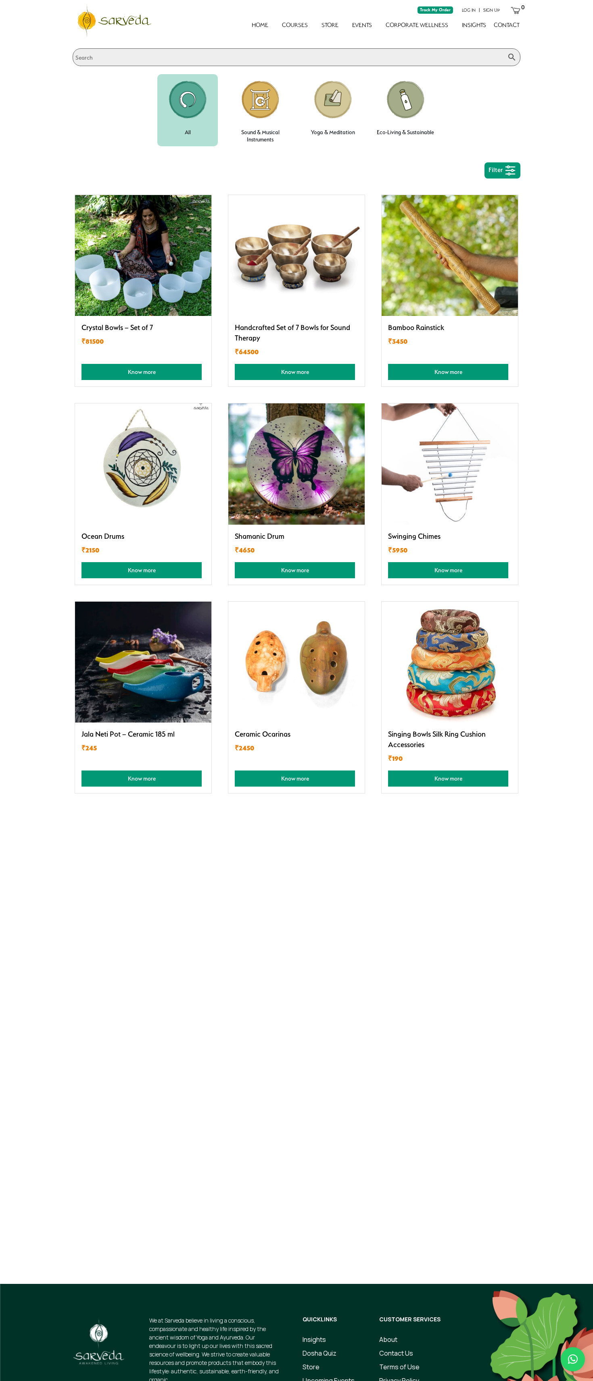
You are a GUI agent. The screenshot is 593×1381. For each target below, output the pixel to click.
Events (362, 25)
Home (260, 25)
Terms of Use (399, 1366)
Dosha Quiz (319, 1353)
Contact (507, 25)
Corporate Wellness (417, 25)
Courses (295, 25)
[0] (515, 9)
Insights (474, 25)
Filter (496, 170)
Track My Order (435, 9)
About (388, 1339)
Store (330, 25)
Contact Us (396, 1353)
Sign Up (491, 10)
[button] (573, 1359)
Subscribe (450, 1239)
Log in (469, 10)
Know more (142, 371)
